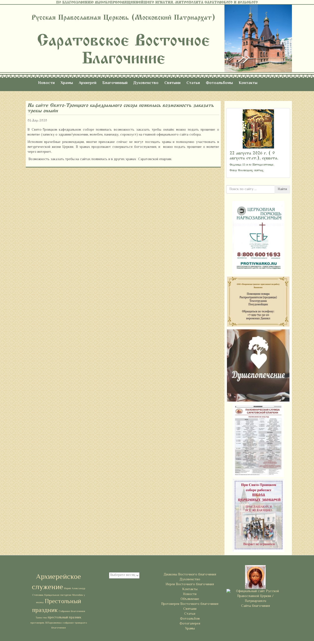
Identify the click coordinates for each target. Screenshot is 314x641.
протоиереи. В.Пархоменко (46, 623)
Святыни (172, 83)
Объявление (190, 599)
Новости (46, 83)
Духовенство (145, 83)
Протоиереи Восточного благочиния (189, 604)
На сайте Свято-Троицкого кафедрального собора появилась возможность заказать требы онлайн (120, 107)
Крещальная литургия (57, 595)
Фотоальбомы (219, 83)
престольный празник (64, 617)
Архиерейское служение (56, 582)
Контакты (248, 83)
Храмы (67, 83)
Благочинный (115, 83)
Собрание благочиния (72, 611)
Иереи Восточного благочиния (190, 584)
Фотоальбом (190, 619)
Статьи (193, 83)
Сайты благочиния (255, 606)
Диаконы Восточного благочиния (190, 574)
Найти (282, 189)
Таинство (41, 618)
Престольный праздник (56, 606)
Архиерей (87, 83)
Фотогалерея (190, 624)
